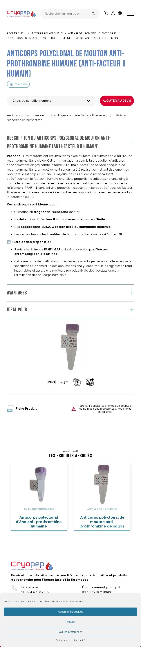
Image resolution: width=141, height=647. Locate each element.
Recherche (15, 33)
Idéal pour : (18, 309)
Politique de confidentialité (70, 640)
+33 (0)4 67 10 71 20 (35, 592)
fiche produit (26, 408)
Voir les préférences (70, 631)
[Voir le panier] (106, 13)
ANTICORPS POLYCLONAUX (45, 33)
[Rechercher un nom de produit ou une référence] (93, 14)
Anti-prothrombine (82, 33)
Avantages (17, 293)
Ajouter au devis (117, 100)
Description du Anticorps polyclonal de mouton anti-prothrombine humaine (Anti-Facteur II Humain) (59, 142)
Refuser (70, 621)
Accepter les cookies (70, 611)
